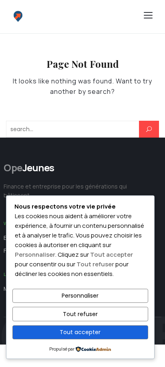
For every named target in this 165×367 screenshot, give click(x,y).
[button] (148, 15)
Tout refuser (80, 314)
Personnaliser (80, 296)
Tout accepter (80, 332)
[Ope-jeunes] (66, 16)
